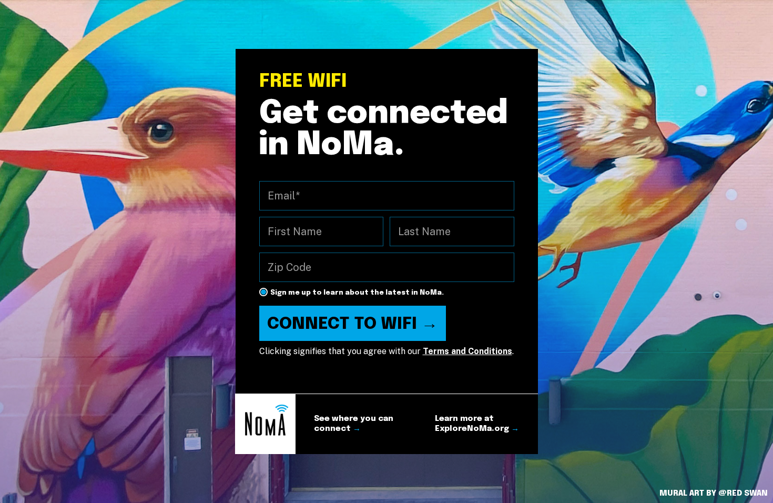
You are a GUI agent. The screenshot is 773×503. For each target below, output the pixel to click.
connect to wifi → (352, 324)
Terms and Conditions (467, 351)
